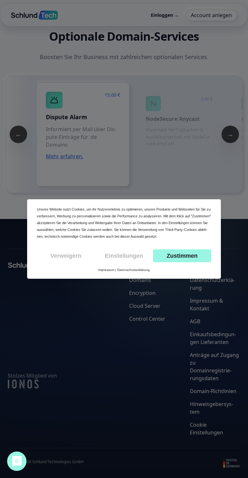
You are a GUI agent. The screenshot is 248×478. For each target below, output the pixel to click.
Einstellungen (124, 256)
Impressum (106, 270)
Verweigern (65, 256)
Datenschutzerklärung (133, 270)
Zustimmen (182, 256)
